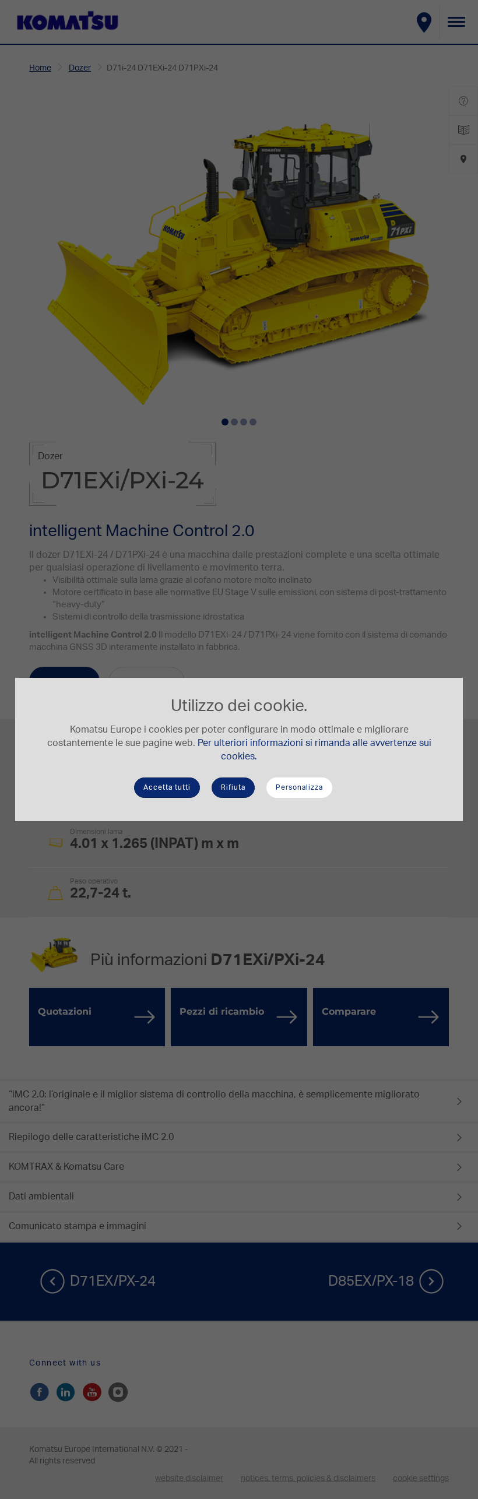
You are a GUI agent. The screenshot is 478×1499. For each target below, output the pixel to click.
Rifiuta (233, 787)
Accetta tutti (167, 787)
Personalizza (299, 787)
